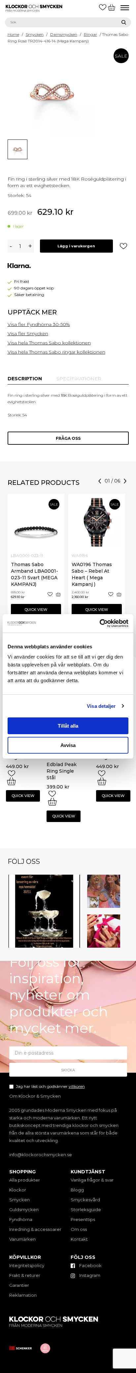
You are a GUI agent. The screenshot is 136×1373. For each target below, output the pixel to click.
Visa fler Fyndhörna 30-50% (39, 324)
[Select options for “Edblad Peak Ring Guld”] (101, 781)
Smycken (35, 34)
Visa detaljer (101, 706)
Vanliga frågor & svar (92, 1180)
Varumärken (22, 1239)
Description (25, 379)
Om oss (79, 1229)
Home (13, 34)
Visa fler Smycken (28, 334)
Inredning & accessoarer (35, 1229)
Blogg (77, 1189)
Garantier (19, 1285)
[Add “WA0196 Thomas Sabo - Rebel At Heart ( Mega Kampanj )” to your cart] (119, 594)
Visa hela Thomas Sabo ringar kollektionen (56, 352)
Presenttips (83, 1219)
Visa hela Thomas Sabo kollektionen (49, 343)
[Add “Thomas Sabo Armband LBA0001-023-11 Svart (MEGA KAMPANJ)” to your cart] (58, 594)
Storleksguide (86, 1209)
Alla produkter (24, 1180)
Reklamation (23, 1295)
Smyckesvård (85, 1199)
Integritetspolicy (26, 1265)
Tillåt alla (68, 726)
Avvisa (68, 745)
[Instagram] (76, 944)
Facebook (90, 1265)
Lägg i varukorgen (76, 246)
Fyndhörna (20, 1219)
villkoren (77, 1086)
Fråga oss (68, 438)
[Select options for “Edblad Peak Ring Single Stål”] (52, 802)
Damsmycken (63, 34)
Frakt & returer (24, 1275)
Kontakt (79, 1239)
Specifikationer (78, 379)
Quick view (35, 609)
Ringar (90, 34)
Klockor (17, 1189)
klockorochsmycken (43, 878)
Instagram (89, 1275)
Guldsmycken (24, 1209)
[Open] (44, 911)
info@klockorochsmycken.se (40, 1154)
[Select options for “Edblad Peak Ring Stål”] (11, 781)
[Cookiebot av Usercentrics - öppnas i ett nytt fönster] (99, 623)
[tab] (25, 378)
